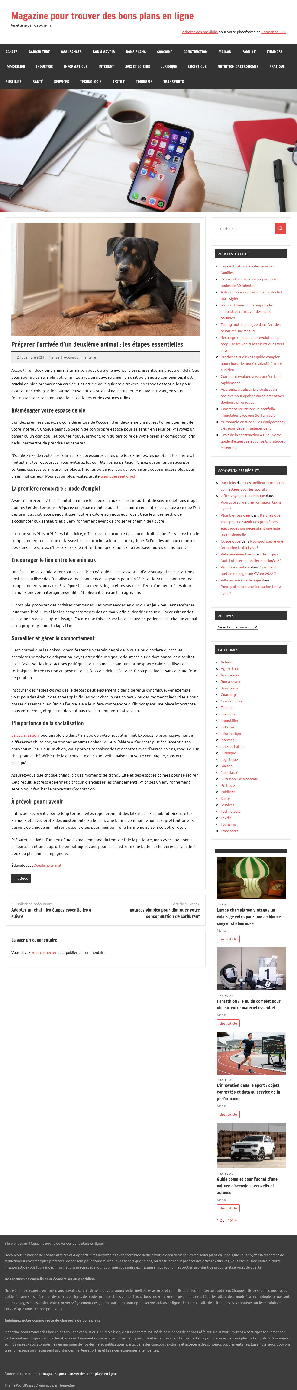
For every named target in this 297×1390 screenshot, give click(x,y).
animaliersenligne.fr (119, 475)
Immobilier (15, 66)
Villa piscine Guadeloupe (241, 580)
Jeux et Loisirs (137, 66)
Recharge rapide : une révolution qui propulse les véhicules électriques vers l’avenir (252, 343)
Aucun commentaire (80, 357)
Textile (119, 81)
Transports (173, 81)
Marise (53, 357)
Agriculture (39, 51)
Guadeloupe (231, 541)
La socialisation (25, 735)
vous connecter (43, 952)
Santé (38, 81)
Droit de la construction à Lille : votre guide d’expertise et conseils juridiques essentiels (253, 441)
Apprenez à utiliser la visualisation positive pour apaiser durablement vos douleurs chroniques (252, 395)
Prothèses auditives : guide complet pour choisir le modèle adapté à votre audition (251, 363)
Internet (106, 66)
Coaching (165, 51)
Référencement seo (237, 554)
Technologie (90, 81)
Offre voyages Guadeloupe (243, 495)
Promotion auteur (235, 567)
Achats (12, 51)
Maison (225, 51)
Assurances (71, 51)
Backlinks (228, 482)
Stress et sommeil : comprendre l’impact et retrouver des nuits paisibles (247, 311)
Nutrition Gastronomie (238, 66)
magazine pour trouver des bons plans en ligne (80, 1373)
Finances (274, 51)
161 (231, 1220)
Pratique (277, 66)
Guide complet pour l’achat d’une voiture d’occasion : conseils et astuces (247, 1186)
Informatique (75, 66)
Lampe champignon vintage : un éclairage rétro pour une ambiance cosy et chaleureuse (249, 917)
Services (61, 81)
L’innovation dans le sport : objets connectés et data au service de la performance (248, 1092)
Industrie (44, 66)
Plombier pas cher (235, 515)
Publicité (14, 81)
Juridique (169, 66)
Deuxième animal (47, 865)
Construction (195, 51)
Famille (249, 51)
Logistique (197, 66)
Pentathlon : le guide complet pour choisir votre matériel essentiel (249, 1004)
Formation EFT (273, 31)
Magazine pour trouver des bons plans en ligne (102, 15)
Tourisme (144, 81)
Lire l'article (228, 939)
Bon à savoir (104, 51)
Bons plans (136, 51)
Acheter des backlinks (200, 31)
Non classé (229, 772)
